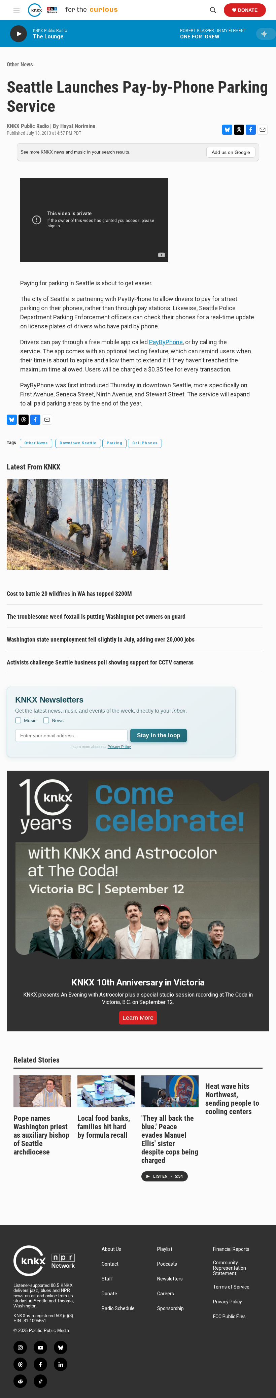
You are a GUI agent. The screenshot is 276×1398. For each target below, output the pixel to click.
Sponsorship (170, 1308)
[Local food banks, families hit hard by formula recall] (106, 1091)
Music (30, 720)
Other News (20, 64)
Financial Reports (231, 1249)
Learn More (138, 1017)
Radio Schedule (118, 1308)
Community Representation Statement (229, 1268)
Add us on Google (231, 152)
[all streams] (266, 34)
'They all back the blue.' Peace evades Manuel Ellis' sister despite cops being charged (169, 1139)
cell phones (145, 443)
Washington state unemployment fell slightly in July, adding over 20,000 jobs (101, 639)
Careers (165, 1293)
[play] (18, 34)
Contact (110, 1264)
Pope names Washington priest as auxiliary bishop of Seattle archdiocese (41, 1135)
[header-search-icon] (213, 10)
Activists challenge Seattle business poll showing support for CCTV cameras (100, 662)
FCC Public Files (229, 1316)
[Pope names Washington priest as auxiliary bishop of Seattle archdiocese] (42, 1091)
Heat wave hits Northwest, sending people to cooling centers (232, 1099)
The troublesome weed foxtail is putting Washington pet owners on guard (96, 616)
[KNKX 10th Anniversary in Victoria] (138, 869)
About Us (111, 1249)
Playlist (164, 1249)
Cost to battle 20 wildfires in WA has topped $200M (69, 593)
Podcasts (167, 1264)
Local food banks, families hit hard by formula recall (103, 1126)
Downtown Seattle (78, 443)
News (58, 720)
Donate (247, 10)
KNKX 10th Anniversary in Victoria (138, 982)
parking (115, 443)
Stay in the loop (158, 735)
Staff (107, 1278)
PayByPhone (166, 342)
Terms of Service (231, 1287)
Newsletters (170, 1278)
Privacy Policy (119, 747)
